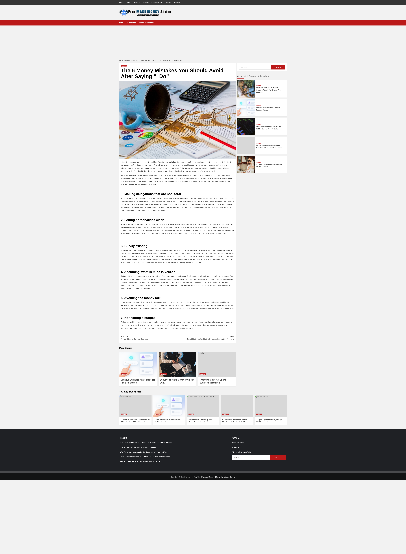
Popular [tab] (252, 76)
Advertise (131, 23)
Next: (210, 337)
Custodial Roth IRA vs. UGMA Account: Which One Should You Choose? (268, 90)
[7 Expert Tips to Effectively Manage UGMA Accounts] (246, 164)
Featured (137, 2)
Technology (177, 2)
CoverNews (220, 477)
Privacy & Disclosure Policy (242, 452)
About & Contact (146, 23)
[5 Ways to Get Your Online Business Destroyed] (217, 364)
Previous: (134, 337)
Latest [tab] (242, 76)
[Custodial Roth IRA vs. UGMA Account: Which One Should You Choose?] (246, 89)
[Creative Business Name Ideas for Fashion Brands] (138, 364)
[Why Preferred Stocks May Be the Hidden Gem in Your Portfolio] (246, 126)
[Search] (285, 23)
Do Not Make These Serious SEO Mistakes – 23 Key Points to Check (145, 457)
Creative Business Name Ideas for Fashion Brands (138, 447)
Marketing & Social (157, 2)
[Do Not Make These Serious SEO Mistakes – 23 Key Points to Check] (237, 406)
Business (146, 2)
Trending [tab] (264, 76)
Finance (168, 2)
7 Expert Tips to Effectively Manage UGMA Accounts (140, 461)
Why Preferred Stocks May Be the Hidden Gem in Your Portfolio (143, 452)
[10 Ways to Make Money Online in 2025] (177, 364)
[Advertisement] (203, 41)
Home (122, 23)
